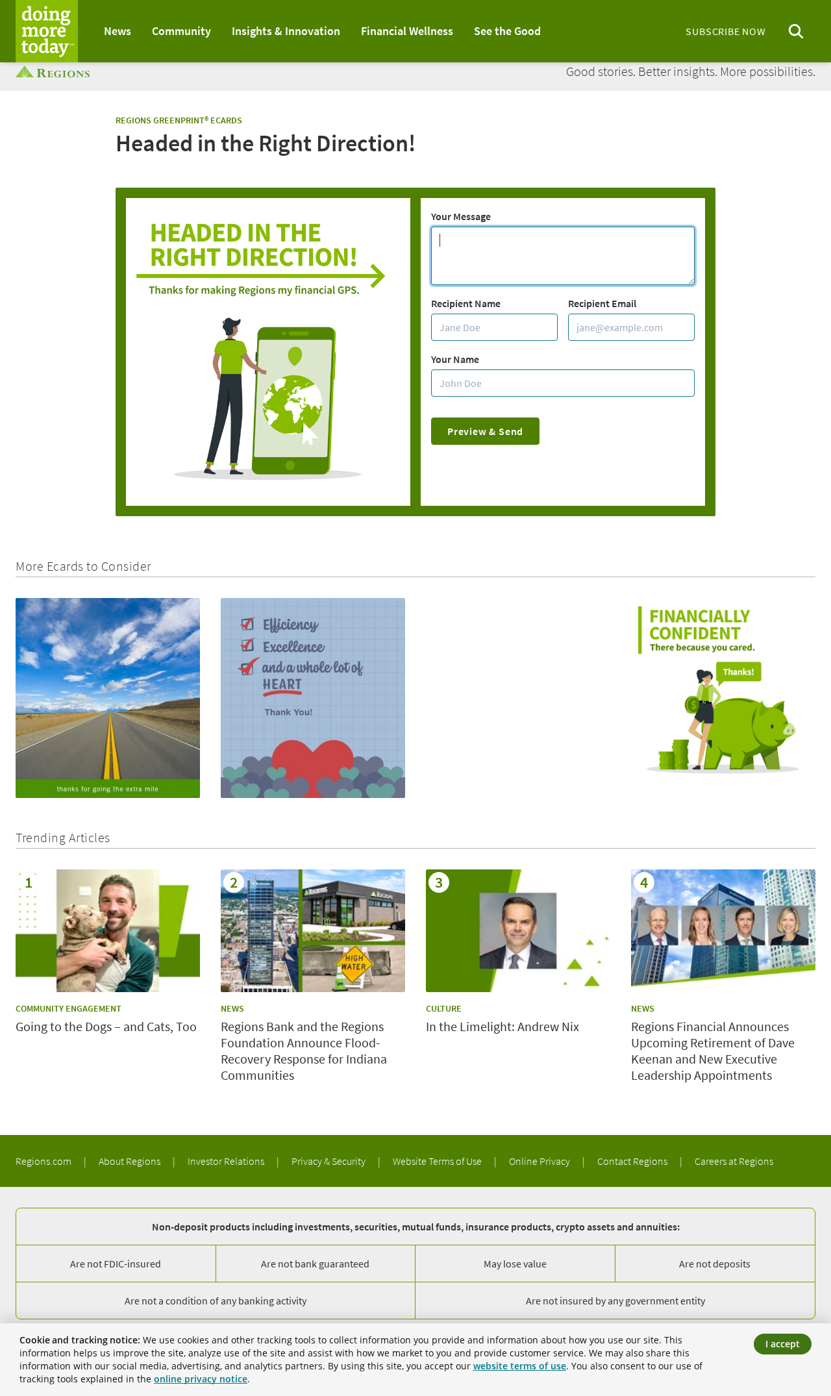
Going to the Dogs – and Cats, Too (106, 1026)
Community (181, 30)
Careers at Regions (734, 1160)
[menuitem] (117, 31)
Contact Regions (633, 1160)
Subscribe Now (725, 31)
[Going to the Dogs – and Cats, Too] (108, 930)
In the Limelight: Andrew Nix (502, 1026)
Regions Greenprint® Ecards (179, 120)
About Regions (130, 1160)
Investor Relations (227, 1160)
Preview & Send (485, 431)
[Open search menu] (795, 31)
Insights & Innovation (286, 30)
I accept (782, 1344)
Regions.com (44, 1160)
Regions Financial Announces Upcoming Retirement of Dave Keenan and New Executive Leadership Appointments (713, 1050)
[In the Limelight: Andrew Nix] (518, 930)
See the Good (507, 30)
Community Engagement (68, 1008)
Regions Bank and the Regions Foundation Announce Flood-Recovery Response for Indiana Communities (304, 1050)
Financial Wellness (407, 30)
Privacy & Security (329, 1160)
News (117, 30)
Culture (444, 1008)
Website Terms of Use (438, 1160)
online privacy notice (200, 1379)
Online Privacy (540, 1160)
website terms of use (519, 1366)
